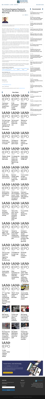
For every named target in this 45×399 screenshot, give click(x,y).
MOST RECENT (6, 4)
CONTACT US (16, 4)
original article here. (22, 88)
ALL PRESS (11, 4)
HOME (3, 4)
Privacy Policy (22, 383)
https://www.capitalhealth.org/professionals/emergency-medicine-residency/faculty (14, 70)
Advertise (22, 385)
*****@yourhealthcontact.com (6, 84)
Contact (22, 386)
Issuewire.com (17, 28)
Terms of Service (22, 382)
